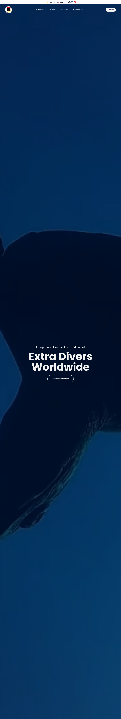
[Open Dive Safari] (69, 10)
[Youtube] (75, 2)
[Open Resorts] (56, 10)
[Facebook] (72, 2)
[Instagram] (69, 2)
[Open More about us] (84, 10)
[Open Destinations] (45, 10)
